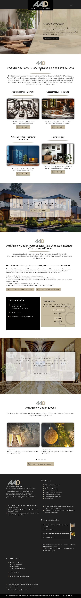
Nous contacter (49, 498)
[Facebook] (64, 596)
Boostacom (45, 595)
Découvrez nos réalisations (52, 494)
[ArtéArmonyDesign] (40, 6)
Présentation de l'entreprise (52, 485)
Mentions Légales (54, 595)
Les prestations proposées (52, 487)
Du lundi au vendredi (58, 310)
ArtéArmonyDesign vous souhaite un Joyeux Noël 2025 (57, 452)
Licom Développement (35, 595)
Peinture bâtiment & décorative (53, 493)
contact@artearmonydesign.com (22, 316)
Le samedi (58, 318)
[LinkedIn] (66, 596)
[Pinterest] (69, 596)
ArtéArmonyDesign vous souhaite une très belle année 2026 (22, 452)
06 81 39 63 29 (16, 312)
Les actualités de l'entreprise (53, 496)
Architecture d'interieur (51, 489)
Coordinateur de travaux (51, 491)
